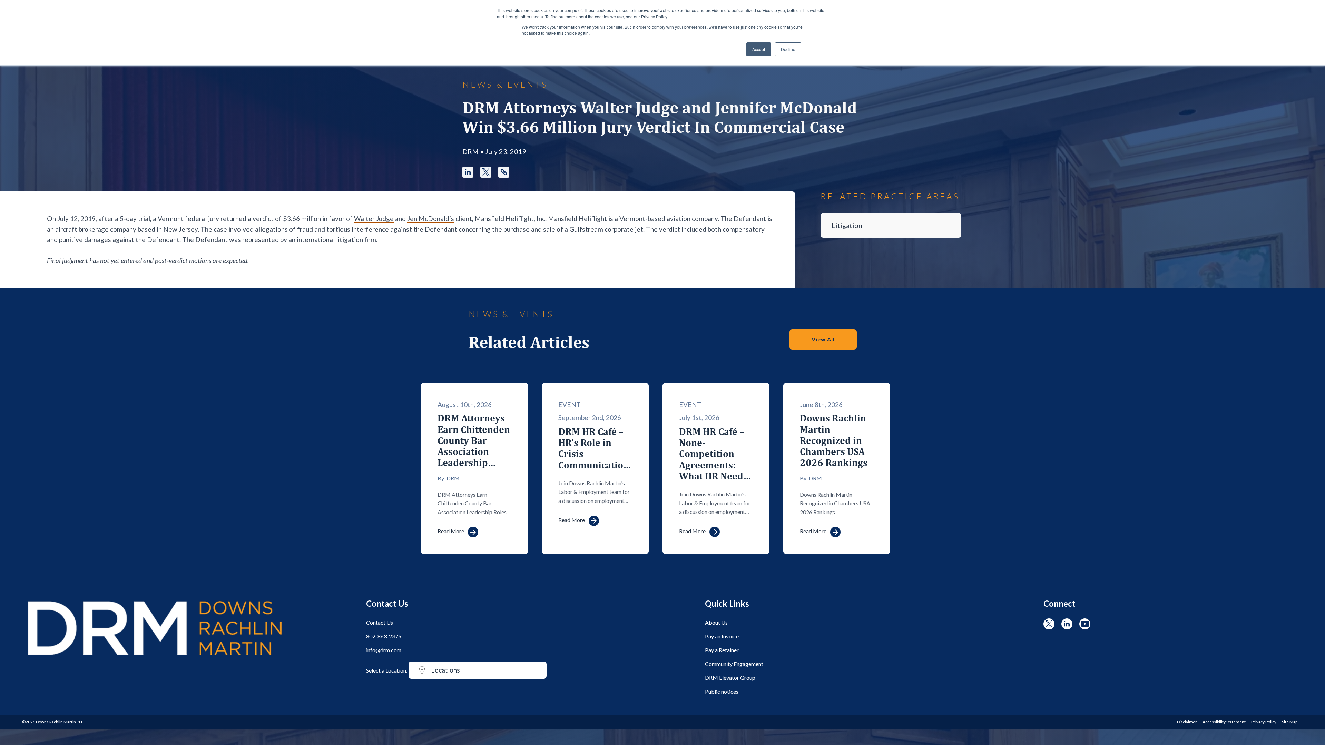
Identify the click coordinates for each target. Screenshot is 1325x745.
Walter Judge (374, 218)
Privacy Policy (1263, 721)
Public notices (721, 691)
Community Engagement (734, 663)
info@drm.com (383, 650)
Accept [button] (758, 49)
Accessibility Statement (1224, 721)
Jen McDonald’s (430, 218)
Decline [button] (788, 49)
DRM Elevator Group (730, 677)
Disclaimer (1187, 721)
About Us (716, 622)
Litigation (847, 225)
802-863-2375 (383, 636)
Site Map (1289, 721)
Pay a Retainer (722, 650)
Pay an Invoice (722, 636)
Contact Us (379, 622)
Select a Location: (387, 670)
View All (823, 339)
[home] (155, 658)
